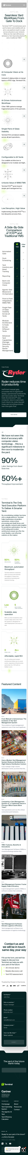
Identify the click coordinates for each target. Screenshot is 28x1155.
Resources (18, 1107)
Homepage (6, 1104)
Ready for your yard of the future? (13, 1134)
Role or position (9, 1002)
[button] (14, 69)
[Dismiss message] (19, 1147)
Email (6, 1017)
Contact (17, 1109)
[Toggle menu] (24, 5)
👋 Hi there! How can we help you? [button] (12, 1149)
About (16, 1104)
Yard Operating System (7, 1108)
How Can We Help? (10, 1033)
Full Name (7, 994)
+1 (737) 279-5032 (8, 1137)
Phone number (8, 1010)
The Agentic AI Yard (7, 1113)
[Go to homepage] (7, 5)
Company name (9, 1025)
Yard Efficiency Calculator (7, 1118)
